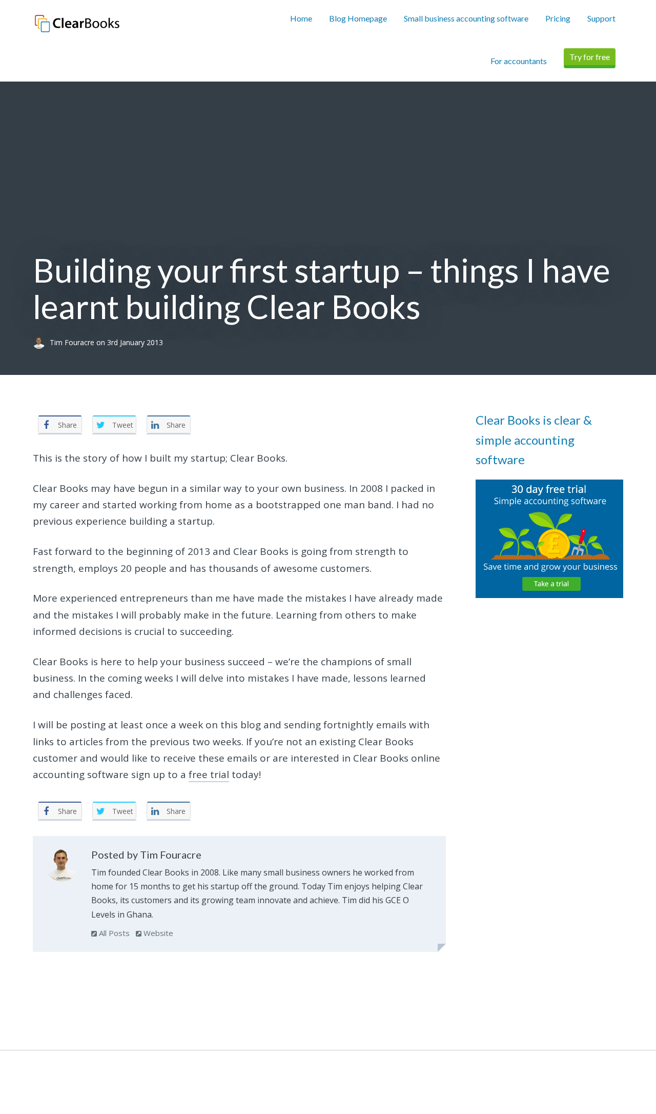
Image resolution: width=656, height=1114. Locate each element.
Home (301, 18)
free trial (209, 774)
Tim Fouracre (73, 342)
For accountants (518, 61)
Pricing (557, 18)
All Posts (113, 933)
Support (601, 18)
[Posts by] (41, 342)
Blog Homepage (358, 18)
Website (157, 933)
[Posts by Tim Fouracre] (61, 867)
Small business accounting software (466, 18)
